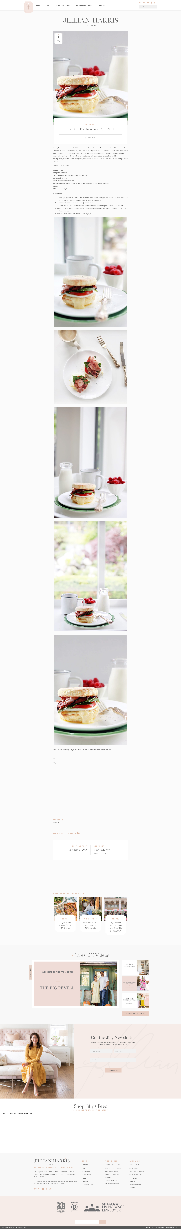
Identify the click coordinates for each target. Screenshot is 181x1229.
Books (91, 5)
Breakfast (90, 124)
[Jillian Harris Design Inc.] (90, 21)
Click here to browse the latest (90, 1110)
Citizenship (86, 1175)
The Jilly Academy (135, 1175)
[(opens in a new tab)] (75, 984)
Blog (38, 5)
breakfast (56, 822)
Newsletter (81, 5)
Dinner (65, 919)
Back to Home (134, 1165)
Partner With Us (135, 1184)
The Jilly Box (90, 919)
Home (84, 1168)
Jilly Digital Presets (113, 1168)
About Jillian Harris (136, 1171)
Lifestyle (85, 1165)
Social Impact (134, 1178)
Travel (115, 919)
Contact (132, 1181)
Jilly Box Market (111, 1180)
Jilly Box (60, 6)
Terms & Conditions (161, 1227)
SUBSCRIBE (113, 1070)
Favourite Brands (112, 1184)
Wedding (101, 5)
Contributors (87, 1184)
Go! (103, 1221)
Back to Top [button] (173, 1227)
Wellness (86, 1171)
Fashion (85, 1181)
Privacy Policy (149, 1227)
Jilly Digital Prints (112, 1165)
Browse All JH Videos (135, 1013)
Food (84, 1178)
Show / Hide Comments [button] (72, 833)
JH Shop (48, 5)
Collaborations (111, 1171)
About (68, 5)
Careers (132, 1188)
